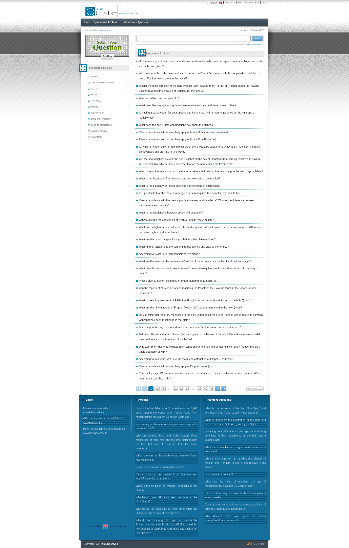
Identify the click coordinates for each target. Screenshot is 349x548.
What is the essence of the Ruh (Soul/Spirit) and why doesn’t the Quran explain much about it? (235, 410)
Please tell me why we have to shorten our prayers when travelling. (235, 495)
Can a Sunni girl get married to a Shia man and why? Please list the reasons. (166, 476)
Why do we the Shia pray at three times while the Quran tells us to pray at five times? (166, 511)
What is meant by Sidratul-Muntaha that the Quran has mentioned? (166, 457)
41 (211, 388)
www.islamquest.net (128, 13)
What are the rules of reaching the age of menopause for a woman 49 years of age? (235, 483)
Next (217, 388)
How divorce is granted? (219, 474)
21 (175, 388)
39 (199, 388)
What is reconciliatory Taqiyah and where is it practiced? (235, 449)
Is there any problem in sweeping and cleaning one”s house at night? (166, 426)
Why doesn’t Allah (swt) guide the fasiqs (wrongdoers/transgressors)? (235, 518)
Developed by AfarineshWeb (106, 526)
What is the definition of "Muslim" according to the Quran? (166, 488)
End (223, 388)
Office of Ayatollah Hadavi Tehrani (103, 420)
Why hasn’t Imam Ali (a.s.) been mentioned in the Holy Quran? (166, 499)
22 (181, 388)
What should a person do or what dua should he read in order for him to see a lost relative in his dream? (235, 463)
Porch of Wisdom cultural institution (104, 430)
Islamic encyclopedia (95, 410)
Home (88, 30)
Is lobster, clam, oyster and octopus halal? (160, 467)
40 (205, 388)
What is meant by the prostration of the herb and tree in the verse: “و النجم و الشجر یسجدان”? (235, 422)
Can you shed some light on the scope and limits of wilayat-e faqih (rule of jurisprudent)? (235, 506)
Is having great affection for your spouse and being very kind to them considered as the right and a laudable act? (235, 435)
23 (187, 388)
